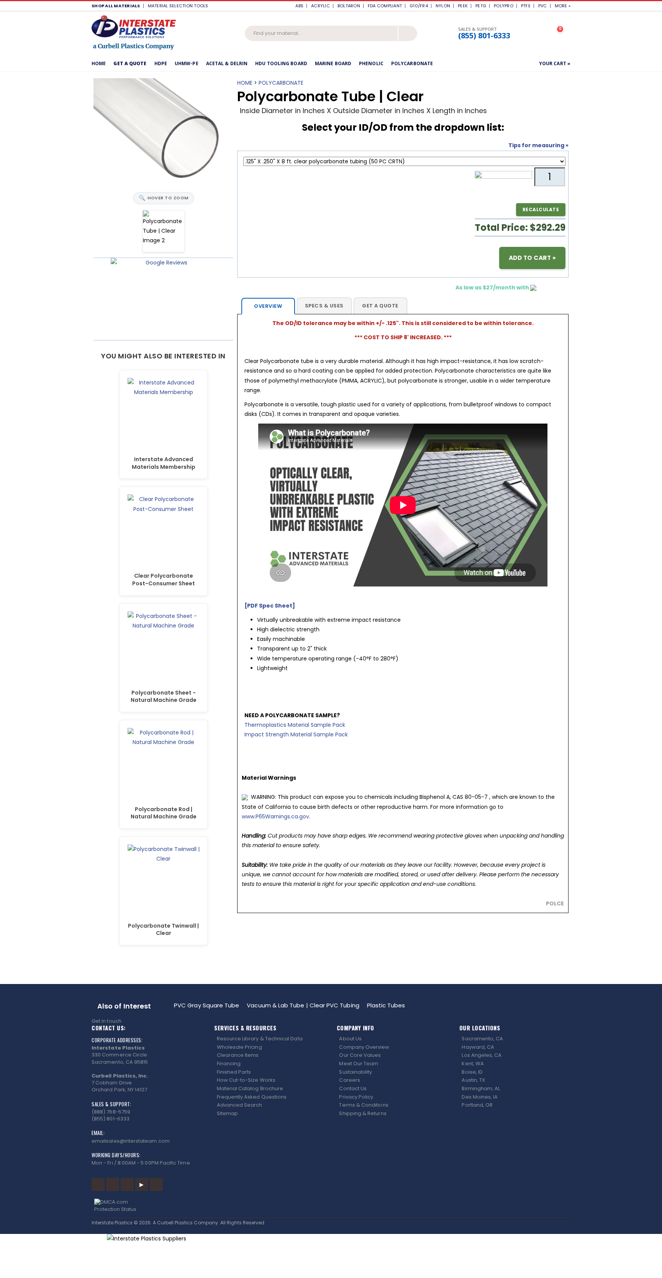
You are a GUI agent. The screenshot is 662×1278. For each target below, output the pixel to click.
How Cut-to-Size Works (246, 1080)
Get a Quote (129, 63)
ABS (299, 6)
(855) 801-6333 (484, 35)
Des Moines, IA (480, 1097)
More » (563, 6)
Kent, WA (473, 1063)
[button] (560, 33)
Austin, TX (473, 1080)
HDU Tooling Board (281, 63)
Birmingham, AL (481, 1088)
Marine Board (333, 63)
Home (99, 63)
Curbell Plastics (175, 1222)
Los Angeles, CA (481, 1055)
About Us (350, 1038)
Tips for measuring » (538, 145)
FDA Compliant (385, 6)
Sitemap (227, 1113)
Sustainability (355, 1072)
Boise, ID (472, 1072)
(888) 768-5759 (111, 1111)
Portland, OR (477, 1105)
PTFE (526, 6)
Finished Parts (234, 1072)
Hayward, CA (478, 1047)
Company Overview (364, 1047)
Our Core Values (360, 1055)
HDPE (160, 63)
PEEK (463, 6)
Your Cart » (554, 63)
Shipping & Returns (362, 1113)
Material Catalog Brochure (250, 1088)
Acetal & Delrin (227, 63)
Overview (268, 306)
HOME (244, 83)
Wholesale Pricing (239, 1047)
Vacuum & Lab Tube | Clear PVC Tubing (303, 1005)
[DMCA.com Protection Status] (331, 1205)
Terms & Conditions (363, 1105)
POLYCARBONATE (281, 83)
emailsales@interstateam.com (131, 1141)
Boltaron (349, 6)
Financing (229, 1063)
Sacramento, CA (482, 1038)
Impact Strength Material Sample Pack (296, 734)
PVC (542, 6)
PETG (480, 6)
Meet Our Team (358, 1063)
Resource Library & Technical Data (260, 1038)
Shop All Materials (116, 6)
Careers (349, 1080)
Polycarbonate (412, 63)
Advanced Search (239, 1105)
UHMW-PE (186, 63)
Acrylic (320, 6)
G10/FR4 (419, 6)
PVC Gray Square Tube (206, 1005)
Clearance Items (238, 1055)
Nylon (443, 6)
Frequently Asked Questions (252, 1097)
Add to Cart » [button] (532, 258)
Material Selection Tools (180, 6)
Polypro (503, 6)
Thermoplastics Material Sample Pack (294, 725)
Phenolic (371, 63)
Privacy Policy (356, 1097)
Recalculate (541, 209)
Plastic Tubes (386, 1005)
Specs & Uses (324, 305)
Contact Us (353, 1088)
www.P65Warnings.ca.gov (275, 816)
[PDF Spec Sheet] (269, 605)
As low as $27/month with (493, 287)
